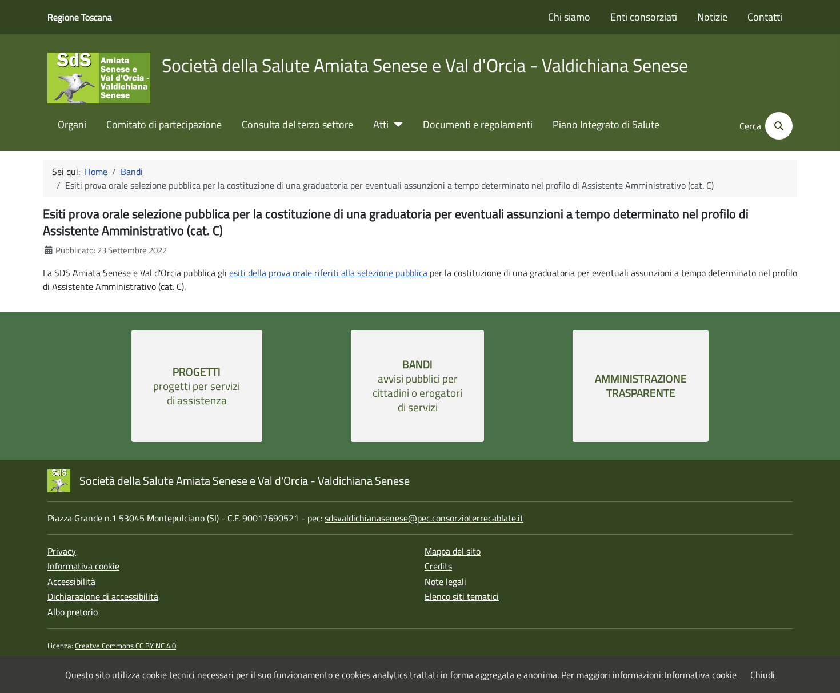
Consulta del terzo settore (297, 124)
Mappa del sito (453, 551)
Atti (381, 124)
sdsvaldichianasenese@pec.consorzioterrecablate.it (424, 518)
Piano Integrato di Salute (606, 124)
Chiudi (762, 675)
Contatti (764, 17)
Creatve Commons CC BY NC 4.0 (125, 645)
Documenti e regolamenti (478, 124)
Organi (72, 124)
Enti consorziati (643, 17)
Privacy (61, 551)
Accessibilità (71, 581)
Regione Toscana (79, 17)
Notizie (712, 17)
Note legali (445, 581)
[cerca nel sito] (778, 126)
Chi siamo (569, 17)
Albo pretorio (72, 612)
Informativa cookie (83, 566)
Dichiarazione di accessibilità (102, 596)
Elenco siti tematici (462, 596)
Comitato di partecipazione (164, 124)
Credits (438, 566)
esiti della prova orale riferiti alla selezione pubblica (328, 273)
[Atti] (396, 124)
